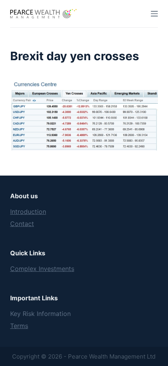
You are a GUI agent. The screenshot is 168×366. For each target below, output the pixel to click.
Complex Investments (42, 269)
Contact (22, 224)
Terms (19, 326)
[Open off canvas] (154, 13)
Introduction (28, 211)
